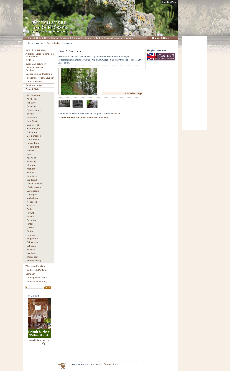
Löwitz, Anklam (34, 187)
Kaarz (30, 154)
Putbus (30, 216)
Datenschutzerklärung (36, 281)
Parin (29, 209)
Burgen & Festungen (82, 38)
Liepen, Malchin (34, 183)
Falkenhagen (33, 128)
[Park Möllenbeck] (79, 81)
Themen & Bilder (160, 38)
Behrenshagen (34, 110)
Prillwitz (30, 213)
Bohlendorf (32, 117)
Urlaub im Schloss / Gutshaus (35, 68)
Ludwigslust (32, 194)
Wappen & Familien (35, 266)
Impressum (96, 364)
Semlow (31, 249)
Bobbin (30, 113)
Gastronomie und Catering (39, 74)
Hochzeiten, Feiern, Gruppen (40, 78)
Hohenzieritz (33, 147)
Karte (31, 38)
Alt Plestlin (32, 99)
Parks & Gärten (53, 43)
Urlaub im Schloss (103, 38)
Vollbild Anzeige (133, 93)
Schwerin (31, 246)
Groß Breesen (34, 136)
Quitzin (30, 227)
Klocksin (31, 168)
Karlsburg (31, 161)
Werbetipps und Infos (36, 277)
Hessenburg (33, 143)
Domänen (30, 274)
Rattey (30, 231)
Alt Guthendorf (34, 95)
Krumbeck (32, 176)
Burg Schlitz (32, 121)
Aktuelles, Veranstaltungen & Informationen (40, 55)
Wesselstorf (32, 257)
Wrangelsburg (34, 260)
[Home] (99, 32)
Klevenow (31, 165)
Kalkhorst (31, 157)
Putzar (30, 224)
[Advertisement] (194, 83)
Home (42, 43)
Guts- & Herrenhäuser (47, 38)
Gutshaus (116, 113)
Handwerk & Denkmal (36, 270)
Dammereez (33, 125)
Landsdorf (32, 180)
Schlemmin (32, 242)
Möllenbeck (32, 198)
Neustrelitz (32, 202)
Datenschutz (111, 364)
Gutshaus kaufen (34, 85)
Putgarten (31, 220)
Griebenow (32, 132)
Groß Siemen (33, 139)
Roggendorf (32, 238)
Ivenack (30, 150)
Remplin (31, 235)
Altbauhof (31, 102)
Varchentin (32, 253)
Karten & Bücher (34, 81)
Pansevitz (31, 205)
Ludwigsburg (33, 191)
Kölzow (30, 172)
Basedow (31, 106)
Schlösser (65, 38)
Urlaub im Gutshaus (123, 38)
